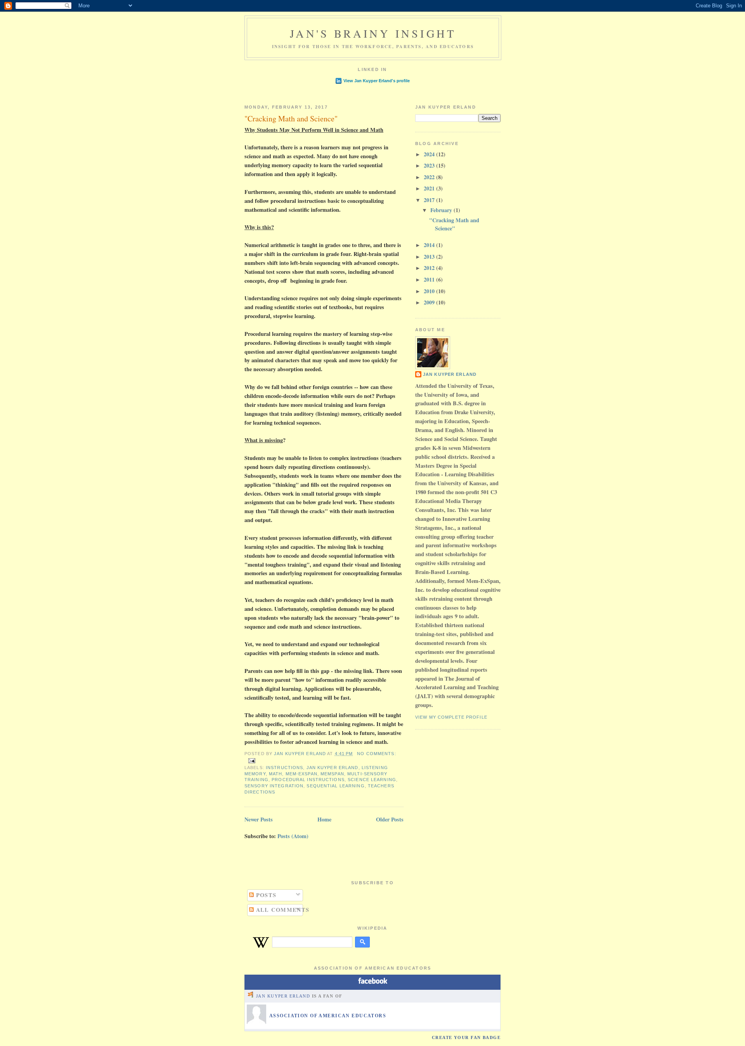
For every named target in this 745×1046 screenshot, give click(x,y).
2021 (430, 188)
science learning (372, 779)
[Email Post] (251, 760)
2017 (430, 200)
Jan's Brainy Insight (373, 33)
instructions (284, 767)
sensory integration (273, 785)
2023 (430, 165)
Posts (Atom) (292, 836)
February (442, 210)
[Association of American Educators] (256, 1022)
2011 (430, 279)
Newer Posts (258, 819)
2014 (430, 245)
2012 (430, 268)
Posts (265, 895)
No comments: (376, 753)
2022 (430, 177)
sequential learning (335, 785)
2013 (430, 256)
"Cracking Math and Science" (291, 118)
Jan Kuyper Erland (333, 767)
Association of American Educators (327, 1015)
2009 (430, 302)
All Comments (282, 910)
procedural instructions (308, 779)
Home (324, 819)
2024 (430, 154)
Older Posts (390, 819)
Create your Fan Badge (466, 1037)
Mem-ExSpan (301, 773)
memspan (332, 773)
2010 (430, 291)
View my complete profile (451, 717)
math (275, 773)
